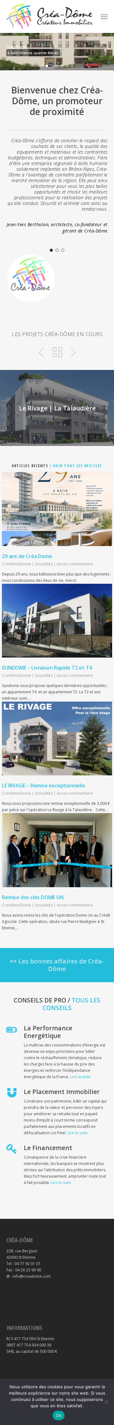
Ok (58, 1415)
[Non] (106, 1402)
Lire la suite (80, 1076)
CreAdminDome (16, 564)
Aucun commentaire (75, 564)
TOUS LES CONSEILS (71, 1004)
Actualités (44, 564)
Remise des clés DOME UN (32, 897)
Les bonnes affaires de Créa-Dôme (61, 965)
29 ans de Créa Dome (27, 556)
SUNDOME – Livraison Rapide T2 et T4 (47, 667)
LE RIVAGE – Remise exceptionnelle (43, 785)
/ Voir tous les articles (75, 465)
